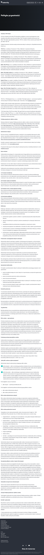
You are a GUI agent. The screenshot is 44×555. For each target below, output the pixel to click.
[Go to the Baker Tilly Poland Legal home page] (5, 2)
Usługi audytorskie (4, 522)
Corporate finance (4, 524)
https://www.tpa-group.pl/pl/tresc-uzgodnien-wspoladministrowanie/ (15, 139)
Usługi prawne (3, 520)
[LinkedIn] (23, 545)
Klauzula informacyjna (4, 541)
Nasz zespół (3, 533)
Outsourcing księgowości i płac (6, 527)
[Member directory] (40, 2)
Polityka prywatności (4, 540)
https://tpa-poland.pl (27, 125)
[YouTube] (29, 545)
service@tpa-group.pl (14, 144)
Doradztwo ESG (3, 523)
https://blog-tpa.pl (7, 125)
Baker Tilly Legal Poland (5, 537)
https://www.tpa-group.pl (18, 123)
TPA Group (3, 534)
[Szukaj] (38, 2)
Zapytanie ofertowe (30, 2)
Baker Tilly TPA (3, 535)
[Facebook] (26, 545)
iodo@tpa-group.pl (32, 100)
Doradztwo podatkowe (5, 528)
